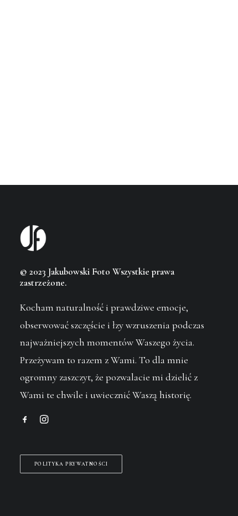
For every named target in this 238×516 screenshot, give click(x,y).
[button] (212, 30)
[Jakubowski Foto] (35, 30)
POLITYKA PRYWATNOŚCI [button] (71, 464)
